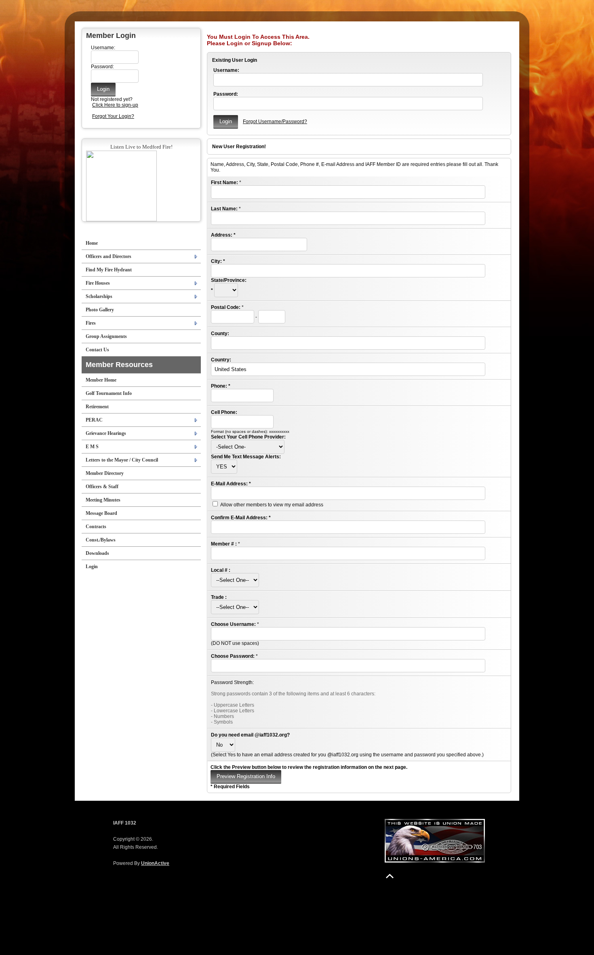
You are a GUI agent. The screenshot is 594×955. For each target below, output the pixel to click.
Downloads (97, 553)
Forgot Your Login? (113, 116)
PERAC (94, 420)
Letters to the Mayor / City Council (122, 460)
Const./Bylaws (101, 540)
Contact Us (97, 350)
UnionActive (155, 863)
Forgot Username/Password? (275, 121)
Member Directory (105, 473)
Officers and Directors (108, 256)
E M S (92, 446)
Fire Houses (98, 283)
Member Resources (119, 365)
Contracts (96, 526)
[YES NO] (224, 467)
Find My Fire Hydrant (109, 270)
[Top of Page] (390, 876)
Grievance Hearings (106, 433)
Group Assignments (106, 336)
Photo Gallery (100, 310)
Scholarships (99, 296)
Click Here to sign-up (115, 105)
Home (92, 243)
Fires (91, 323)
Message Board (101, 513)
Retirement (97, 406)
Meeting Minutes (103, 500)
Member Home (101, 380)
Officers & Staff (102, 486)
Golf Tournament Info (109, 393)
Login (92, 566)
